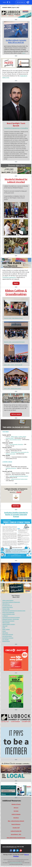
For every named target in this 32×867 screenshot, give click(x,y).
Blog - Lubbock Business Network (16, 821)
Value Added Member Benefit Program (16, 837)
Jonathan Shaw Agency (7, 607)
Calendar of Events (16, 804)
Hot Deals (16, 811)
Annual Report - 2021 (16, 834)
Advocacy (16, 807)
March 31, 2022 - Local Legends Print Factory (14, 342)
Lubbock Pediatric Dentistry (8, 624)
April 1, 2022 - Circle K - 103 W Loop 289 (13, 365)
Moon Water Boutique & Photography (11, 602)
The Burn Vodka (6, 609)
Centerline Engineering (9, 277)
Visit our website (16, 414)
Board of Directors (16, 824)
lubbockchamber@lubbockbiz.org (16, 862)
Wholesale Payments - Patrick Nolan (10, 619)
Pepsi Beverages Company (8, 621)
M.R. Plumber (5, 639)
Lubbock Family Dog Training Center (19, 479)
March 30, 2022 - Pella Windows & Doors (13, 318)
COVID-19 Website (16, 814)
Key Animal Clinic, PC (7, 605)
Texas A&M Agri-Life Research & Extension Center (13, 610)
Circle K (4, 631)
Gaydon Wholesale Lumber (8, 614)
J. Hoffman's (5, 616)
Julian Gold (4, 626)
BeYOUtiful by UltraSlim (7, 638)
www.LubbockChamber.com (9, 846)
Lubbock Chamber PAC (16, 831)
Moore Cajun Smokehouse (8, 612)
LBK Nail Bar (5, 633)
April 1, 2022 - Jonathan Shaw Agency (12, 388)
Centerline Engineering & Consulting (16, 128)
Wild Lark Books (6, 622)
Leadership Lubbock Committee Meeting (18, 476)
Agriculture (16, 817)
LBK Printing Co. (6, 604)
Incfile (3, 627)
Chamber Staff (16, 827)
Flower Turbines (6, 629)
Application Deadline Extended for (16, 512)
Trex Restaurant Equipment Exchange (11, 617)
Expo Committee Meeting (15, 439)
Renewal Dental (6, 641)
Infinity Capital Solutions (7, 600)
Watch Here (16, 506)
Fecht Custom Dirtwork (7, 634)
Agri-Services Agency (7, 636)
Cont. (24, 53)
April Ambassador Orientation (16, 444)
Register (16, 283)
